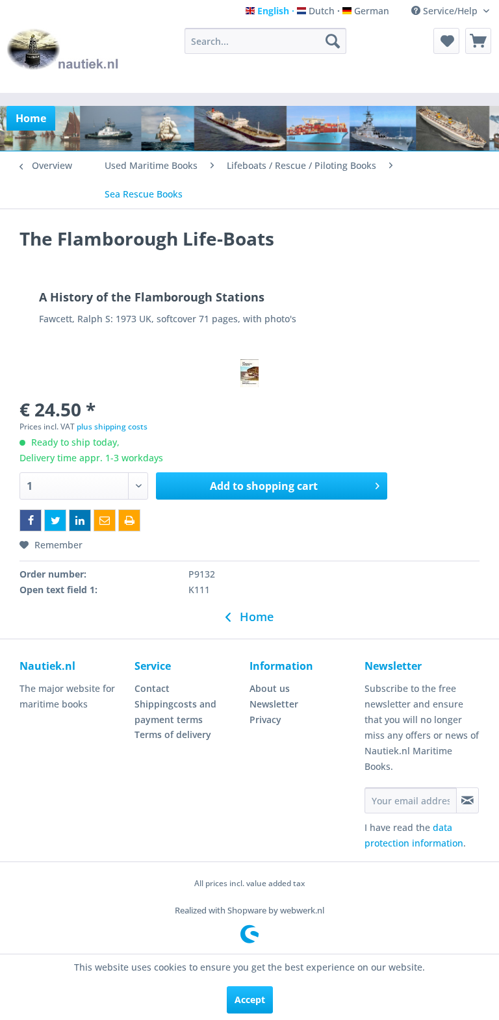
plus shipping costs (112, 426)
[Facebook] (30, 520)
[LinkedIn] (80, 520)
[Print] (129, 520)
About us (270, 688)
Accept (250, 999)
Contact (152, 688)
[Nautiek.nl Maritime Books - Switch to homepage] (63, 57)
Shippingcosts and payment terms (175, 712)
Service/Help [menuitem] (450, 11)
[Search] (332, 41)
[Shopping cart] (478, 41)
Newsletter (274, 704)
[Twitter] (55, 520)
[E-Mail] (104, 520)
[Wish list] (446, 41)
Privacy (265, 719)
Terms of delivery (172, 734)
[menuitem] (266, 41)
